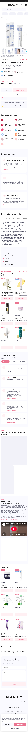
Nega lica (4, 13)
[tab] (2, 219)
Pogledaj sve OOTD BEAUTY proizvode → (11, 519)
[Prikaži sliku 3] (17, 51)
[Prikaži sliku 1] (4, 51)
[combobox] (15, 9)
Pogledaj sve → (23, 271)
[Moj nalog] (22, 5)
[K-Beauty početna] (13, 5)
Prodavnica (8, 17)
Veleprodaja (15, 1)
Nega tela (20, 13)
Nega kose (12, 13)
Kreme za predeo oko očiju (8, 19)
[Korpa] (25, 5)
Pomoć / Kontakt (6, 1)
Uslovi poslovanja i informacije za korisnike (14, 712)
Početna (3, 17)
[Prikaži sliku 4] (24, 51)
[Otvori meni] (3, 5)
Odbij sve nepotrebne (14, 728)
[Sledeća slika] (24, 34)
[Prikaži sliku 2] (11, 51)
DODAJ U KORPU (20, 90)
